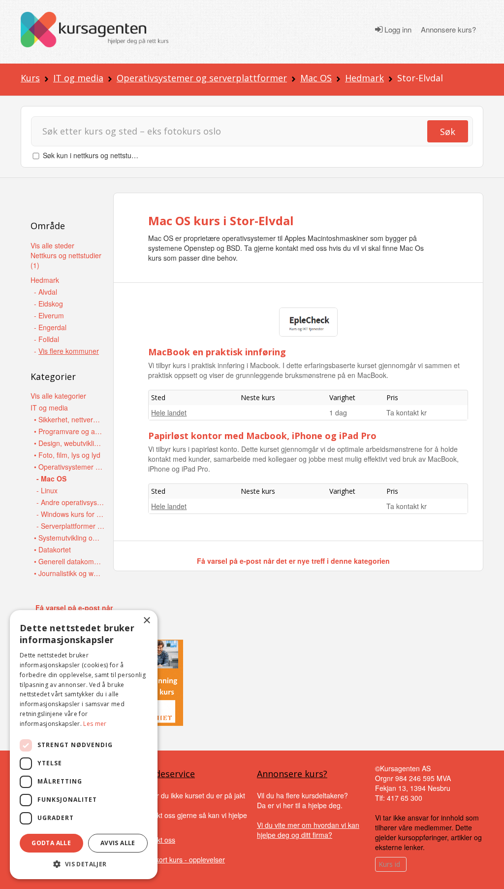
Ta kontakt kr (406, 412)
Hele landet (169, 412)
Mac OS (316, 78)
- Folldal (46, 339)
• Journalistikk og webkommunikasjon (68, 573)
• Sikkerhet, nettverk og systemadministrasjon (68, 419)
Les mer (94, 723)
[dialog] (84, 744)
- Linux (47, 490)
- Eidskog (48, 303)
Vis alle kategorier (58, 396)
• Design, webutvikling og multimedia (68, 443)
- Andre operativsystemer (71, 502)
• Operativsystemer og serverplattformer (68, 467)
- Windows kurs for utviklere (71, 514)
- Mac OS (51, 478)
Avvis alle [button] (117, 843)
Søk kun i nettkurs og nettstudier (93, 155)
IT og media (78, 78)
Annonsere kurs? (448, 29)
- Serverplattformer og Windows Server (71, 526)
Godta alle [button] (51, 843)
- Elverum (49, 315)
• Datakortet (52, 549)
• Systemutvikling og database (68, 538)
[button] (84, 864)
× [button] (146, 620)
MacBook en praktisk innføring (217, 352)
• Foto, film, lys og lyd (67, 455)
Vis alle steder (52, 245)
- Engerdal (50, 327)
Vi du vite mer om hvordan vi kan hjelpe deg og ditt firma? (308, 830)
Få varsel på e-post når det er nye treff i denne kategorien (293, 561)
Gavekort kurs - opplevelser (182, 859)
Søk (447, 131)
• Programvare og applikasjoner (68, 431)
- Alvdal (45, 292)
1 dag (338, 412)
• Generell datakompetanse (68, 561)
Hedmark (364, 78)
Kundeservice (167, 774)
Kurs (30, 78)
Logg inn (396, 29)
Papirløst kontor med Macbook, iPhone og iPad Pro (262, 436)
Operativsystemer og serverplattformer (202, 78)
